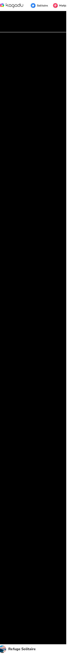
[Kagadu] (11, 5)
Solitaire (42, 5)
